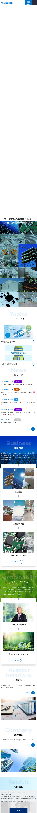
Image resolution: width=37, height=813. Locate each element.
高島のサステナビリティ (18, 654)
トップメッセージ (18, 624)
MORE (28, 429)
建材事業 (18, 492)
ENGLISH (28, 4)
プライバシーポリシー (7, 806)
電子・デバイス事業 (18, 555)
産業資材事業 (18, 524)
